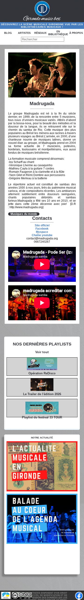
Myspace (42, 232)
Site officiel (42, 225)
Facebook (42, 228)
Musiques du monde (23, 214)
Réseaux (40, 32)
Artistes (24, 32)
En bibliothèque (58, 33)
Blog (8, 32)
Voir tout (42, 352)
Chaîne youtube (42, 235)
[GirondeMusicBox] (42, 11)
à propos (76, 32)
